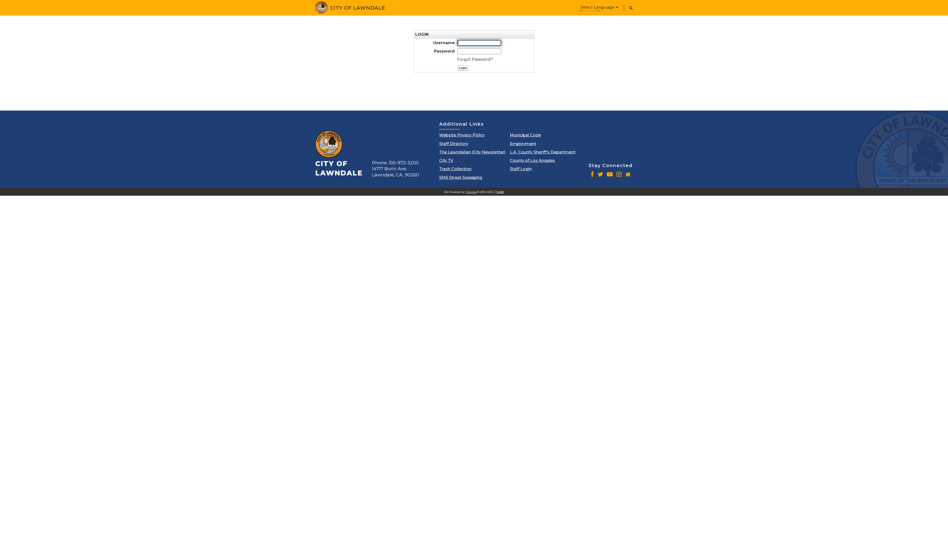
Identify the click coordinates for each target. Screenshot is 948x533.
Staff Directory (453, 143)
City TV (446, 160)
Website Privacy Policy (462, 135)
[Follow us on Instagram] (619, 174)
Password (444, 51)
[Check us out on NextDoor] (628, 174)
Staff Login (521, 169)
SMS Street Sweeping (460, 177)
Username (444, 42)
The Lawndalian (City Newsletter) (472, 152)
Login (500, 192)
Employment (523, 143)
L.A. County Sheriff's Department (542, 152)
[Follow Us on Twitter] (600, 174)
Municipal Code (525, 135)
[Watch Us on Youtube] (610, 174)
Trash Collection (455, 169)
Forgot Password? (475, 59)
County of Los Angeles (532, 160)
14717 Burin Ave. (395, 171)
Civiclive (471, 192)
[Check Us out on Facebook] (592, 174)
